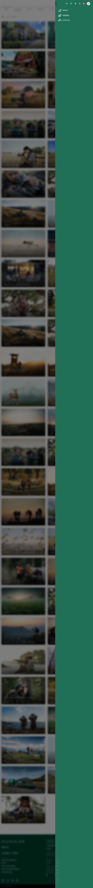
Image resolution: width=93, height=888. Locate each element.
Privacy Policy (70, 34)
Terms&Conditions (59, 34)
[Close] (79, 9)
